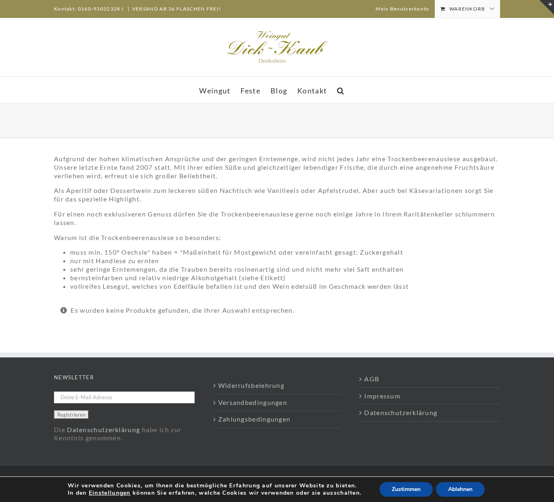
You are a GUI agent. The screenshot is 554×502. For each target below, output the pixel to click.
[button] (340, 90)
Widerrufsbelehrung (251, 385)
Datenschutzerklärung (103, 429)
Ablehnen (460, 489)
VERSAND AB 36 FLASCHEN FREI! (176, 9)
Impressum (382, 396)
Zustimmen (406, 489)
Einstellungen (110, 493)
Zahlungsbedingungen (254, 419)
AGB (371, 379)
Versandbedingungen (252, 402)
